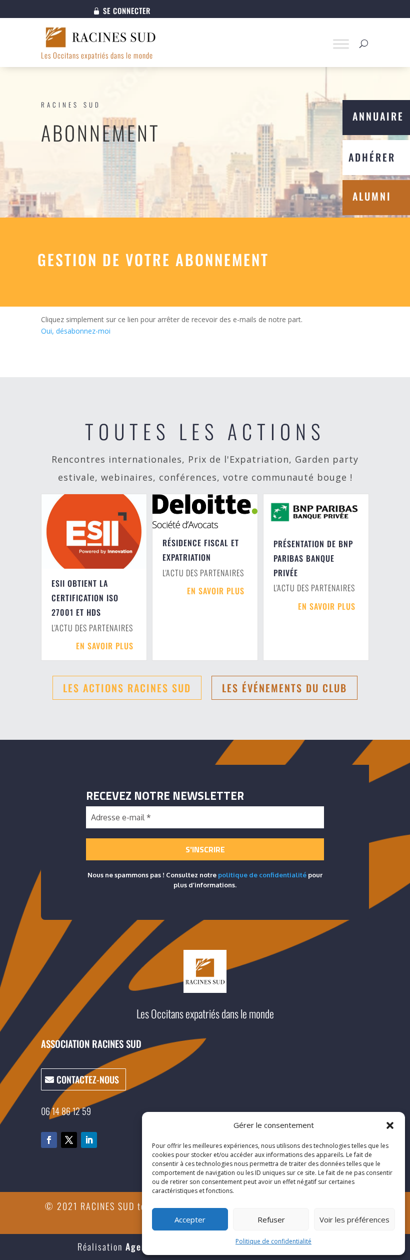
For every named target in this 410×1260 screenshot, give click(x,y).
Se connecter (126, 11)
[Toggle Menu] (341, 44)
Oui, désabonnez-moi (75, 331)
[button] (390, 1125)
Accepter (190, 1219)
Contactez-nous (87, 1079)
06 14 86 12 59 (66, 1110)
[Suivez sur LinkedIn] (89, 1140)
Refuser (271, 1219)
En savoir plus (105, 646)
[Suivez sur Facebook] (49, 1140)
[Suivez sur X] (69, 1140)
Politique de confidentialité (274, 1241)
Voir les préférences (355, 1219)
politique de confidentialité (262, 875)
